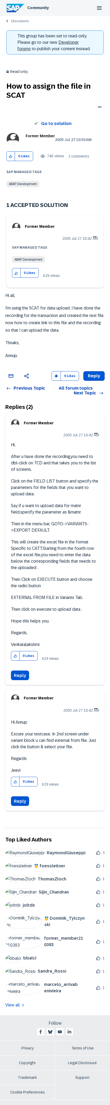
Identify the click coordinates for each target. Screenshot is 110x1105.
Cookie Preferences (27, 1092)
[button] (11, 156)
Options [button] (98, 107)
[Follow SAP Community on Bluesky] (50, 1032)
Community (38, 8)
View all (12, 1005)
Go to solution (56, 123)
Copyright (27, 1063)
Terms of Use (83, 1048)
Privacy (27, 1048)
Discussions (20, 21)
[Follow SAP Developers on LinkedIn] (69, 1032)
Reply (20, 675)
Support (82, 1077)
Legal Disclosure (82, 1063)
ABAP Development (23, 184)
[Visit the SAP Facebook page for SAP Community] (40, 1032)
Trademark (27, 1077)
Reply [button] (94, 376)
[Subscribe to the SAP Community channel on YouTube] (60, 1032)
